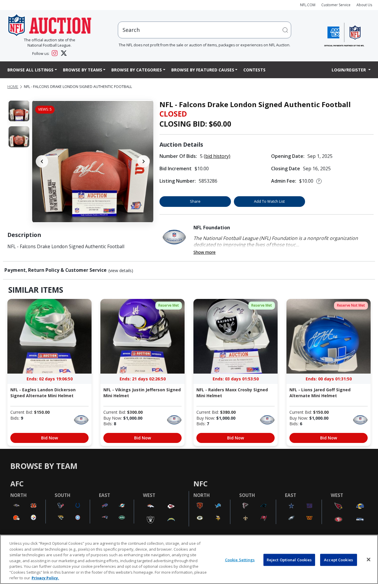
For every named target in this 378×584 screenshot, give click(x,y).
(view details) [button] (120, 270)
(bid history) (217, 156)
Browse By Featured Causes (202, 70)
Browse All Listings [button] (30, 70)
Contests (254, 70)
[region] (189, 559)
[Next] (143, 161)
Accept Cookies (338, 559)
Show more (204, 252)
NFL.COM (307, 4)
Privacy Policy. (45, 577)
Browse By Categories (136, 70)
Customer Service (336, 4)
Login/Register (349, 70)
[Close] (368, 559)
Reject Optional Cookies (289, 559)
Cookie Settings (240, 559)
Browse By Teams (82, 70)
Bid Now (49, 438)
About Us (364, 4)
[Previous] (42, 161)
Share (195, 201)
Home (12, 86)
